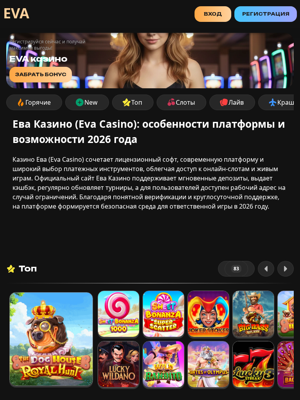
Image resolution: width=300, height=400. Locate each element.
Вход (213, 14)
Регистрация (265, 14)
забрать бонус (40, 74)
